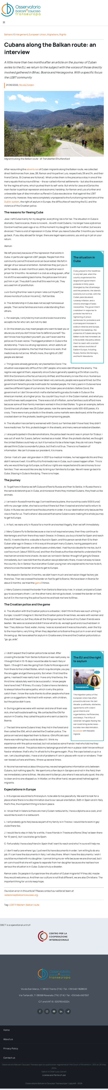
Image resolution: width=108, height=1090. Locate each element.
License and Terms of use (54, 1075)
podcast (78, 730)
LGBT (12, 904)
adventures (32, 169)
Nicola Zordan (26, 84)
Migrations (52, 34)
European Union (37, 34)
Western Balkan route (27, 904)
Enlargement (21, 34)
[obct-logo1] (54, 966)
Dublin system (11, 201)
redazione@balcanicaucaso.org (21, 894)
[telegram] (68, 1011)
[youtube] (54, 1011)
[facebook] (40, 1011)
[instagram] (47, 1011)
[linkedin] (61, 1011)
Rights (62, 34)
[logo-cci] (54, 930)
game (38, 582)
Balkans (8, 34)
